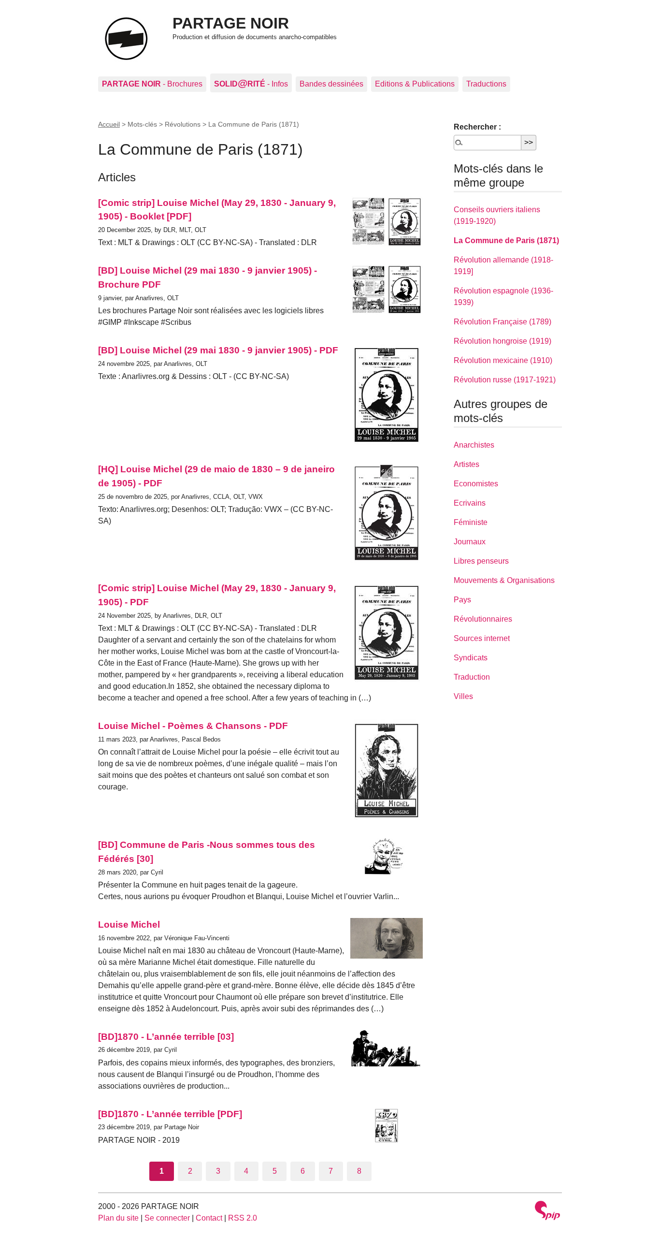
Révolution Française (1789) (502, 322)
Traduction (472, 677)
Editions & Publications (415, 84)
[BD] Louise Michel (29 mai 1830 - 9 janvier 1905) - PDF (218, 350)
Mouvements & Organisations (504, 580)
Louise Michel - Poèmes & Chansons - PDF (193, 726)
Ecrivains (470, 503)
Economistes (476, 484)
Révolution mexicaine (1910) (503, 360)
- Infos (251, 82)
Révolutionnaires (483, 619)
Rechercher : (477, 127)
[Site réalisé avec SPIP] (547, 1212)
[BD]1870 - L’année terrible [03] (166, 1037)
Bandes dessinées (331, 84)
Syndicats (471, 658)
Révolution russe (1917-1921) (505, 380)
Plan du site (118, 1218)
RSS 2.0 (242, 1218)
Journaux (470, 542)
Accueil (109, 124)
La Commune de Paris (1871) (506, 240)
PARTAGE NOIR (230, 23)
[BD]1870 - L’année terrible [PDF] (170, 1114)
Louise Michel (129, 924)
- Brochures (152, 84)
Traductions (486, 84)
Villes (463, 696)
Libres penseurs (481, 561)
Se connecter (167, 1218)
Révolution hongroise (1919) (502, 341)
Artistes (466, 464)
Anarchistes (474, 445)
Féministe (471, 522)
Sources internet (482, 638)
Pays (462, 600)
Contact (209, 1218)
